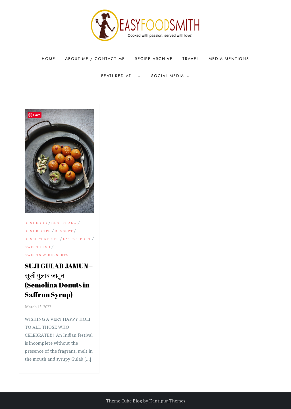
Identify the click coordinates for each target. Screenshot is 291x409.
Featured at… (118, 76)
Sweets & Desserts (47, 255)
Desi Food (36, 223)
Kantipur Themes (167, 401)
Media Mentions (229, 58)
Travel (190, 58)
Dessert (64, 231)
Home (48, 58)
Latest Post (77, 239)
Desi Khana (64, 223)
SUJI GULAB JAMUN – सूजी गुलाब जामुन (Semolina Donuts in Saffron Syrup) (59, 280)
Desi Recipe (38, 231)
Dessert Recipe (42, 239)
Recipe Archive (154, 58)
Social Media (167, 76)
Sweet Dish (38, 247)
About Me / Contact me (95, 58)
